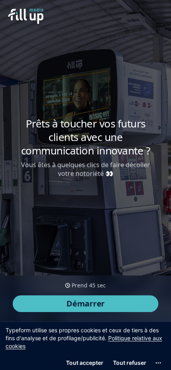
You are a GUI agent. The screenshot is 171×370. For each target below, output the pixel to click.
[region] (85, 346)
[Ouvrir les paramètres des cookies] (158, 363)
